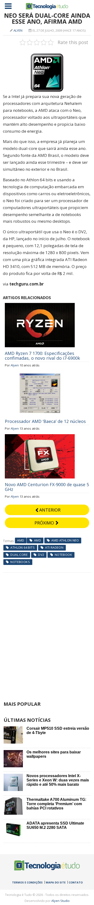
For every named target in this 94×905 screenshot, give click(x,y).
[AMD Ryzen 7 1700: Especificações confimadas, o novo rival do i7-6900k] (40, 305)
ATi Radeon (54, 547)
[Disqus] (47, 632)
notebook (63, 554)
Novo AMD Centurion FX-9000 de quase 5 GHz (47, 487)
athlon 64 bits (22, 547)
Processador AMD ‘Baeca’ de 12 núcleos (45, 421)
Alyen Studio (60, 901)
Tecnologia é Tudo (47, 6)
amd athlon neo (65, 540)
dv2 (41, 554)
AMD (20, 540)
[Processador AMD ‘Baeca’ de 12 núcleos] (40, 373)
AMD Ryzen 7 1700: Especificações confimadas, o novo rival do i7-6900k (42, 355)
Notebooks (20, 562)
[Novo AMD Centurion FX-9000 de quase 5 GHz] (40, 436)
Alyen (17, 30)
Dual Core (19, 554)
